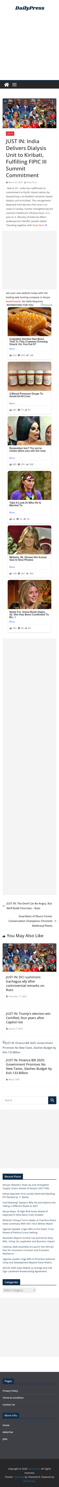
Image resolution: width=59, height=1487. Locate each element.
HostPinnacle (13, 301)
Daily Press (32, 182)
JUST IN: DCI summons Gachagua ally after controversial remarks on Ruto (25, 983)
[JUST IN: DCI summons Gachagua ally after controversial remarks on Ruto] (29, 946)
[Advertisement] (29, 48)
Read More (39, 225)
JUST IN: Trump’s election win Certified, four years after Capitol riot (28, 1017)
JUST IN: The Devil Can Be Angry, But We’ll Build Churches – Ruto (29, 906)
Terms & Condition (13, 1397)
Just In (10, 133)
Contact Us (9, 1404)
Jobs (5, 1439)
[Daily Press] (6, 85)
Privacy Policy (10, 1390)
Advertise (8, 1432)
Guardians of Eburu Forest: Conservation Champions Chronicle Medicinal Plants (30, 921)
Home (6, 1425)
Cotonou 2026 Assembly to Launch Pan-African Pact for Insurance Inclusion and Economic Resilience (28, 1250)
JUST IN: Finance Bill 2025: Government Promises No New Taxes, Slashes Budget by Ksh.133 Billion (29, 1066)
